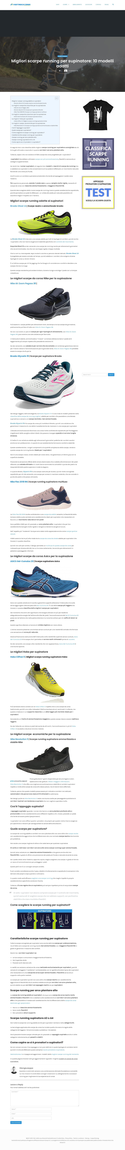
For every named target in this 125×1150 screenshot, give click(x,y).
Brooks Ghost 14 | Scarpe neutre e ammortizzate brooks (30, 103)
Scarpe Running (95, 1138)
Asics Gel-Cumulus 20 (67, 644)
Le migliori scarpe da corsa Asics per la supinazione (29, 114)
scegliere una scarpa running (41, 878)
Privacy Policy (68, 1138)
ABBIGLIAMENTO (77, 4)
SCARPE (65, 4)
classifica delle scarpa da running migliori (25, 416)
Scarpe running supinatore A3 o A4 (23, 140)
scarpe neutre (73, 833)
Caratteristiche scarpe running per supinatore (27, 135)
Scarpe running (62, 56)
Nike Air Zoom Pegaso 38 (23, 283)
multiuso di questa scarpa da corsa (58, 545)
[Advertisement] (62, 23)
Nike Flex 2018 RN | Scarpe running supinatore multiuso (30, 112)
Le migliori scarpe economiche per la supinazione (28, 123)
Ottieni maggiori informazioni (58, 781)
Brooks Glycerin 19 (19, 356)
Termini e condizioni (78, 1138)
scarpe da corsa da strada (49, 538)
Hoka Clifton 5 (40, 706)
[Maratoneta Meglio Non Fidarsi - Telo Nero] (98, 115)
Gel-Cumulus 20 (42, 605)
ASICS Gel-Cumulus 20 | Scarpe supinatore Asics (28, 116)
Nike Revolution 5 (19, 739)
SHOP (57, 4)
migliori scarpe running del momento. (65, 1054)
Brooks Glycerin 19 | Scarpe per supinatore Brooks (28, 110)
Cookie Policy (60, 1138)
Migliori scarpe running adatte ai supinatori (26, 101)
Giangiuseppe (26, 1068)
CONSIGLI (98, 4)
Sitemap (87, 1138)
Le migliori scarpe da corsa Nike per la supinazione (29, 105)
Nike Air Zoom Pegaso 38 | (21, 107)
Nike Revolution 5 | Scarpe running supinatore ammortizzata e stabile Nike (36, 125)
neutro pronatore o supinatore (53, 1050)
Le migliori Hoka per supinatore (22, 119)
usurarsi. (72, 639)
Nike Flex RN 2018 (18, 514)
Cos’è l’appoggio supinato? (21, 128)
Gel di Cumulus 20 (72, 615)
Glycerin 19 (27, 471)
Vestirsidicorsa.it (16, 1054)
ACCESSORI (88, 4)
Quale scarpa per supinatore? (21, 130)
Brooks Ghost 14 (18, 206)
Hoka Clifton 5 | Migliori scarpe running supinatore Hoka (30, 121)
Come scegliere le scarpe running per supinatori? (28, 132)
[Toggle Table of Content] (56, 98)
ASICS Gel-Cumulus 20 (21, 561)
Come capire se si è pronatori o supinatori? (26, 142)
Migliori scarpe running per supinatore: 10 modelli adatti (62, 63)
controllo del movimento (64, 242)
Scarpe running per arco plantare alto (24, 137)
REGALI (107, 4)
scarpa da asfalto (50, 514)
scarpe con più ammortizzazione (46, 159)
